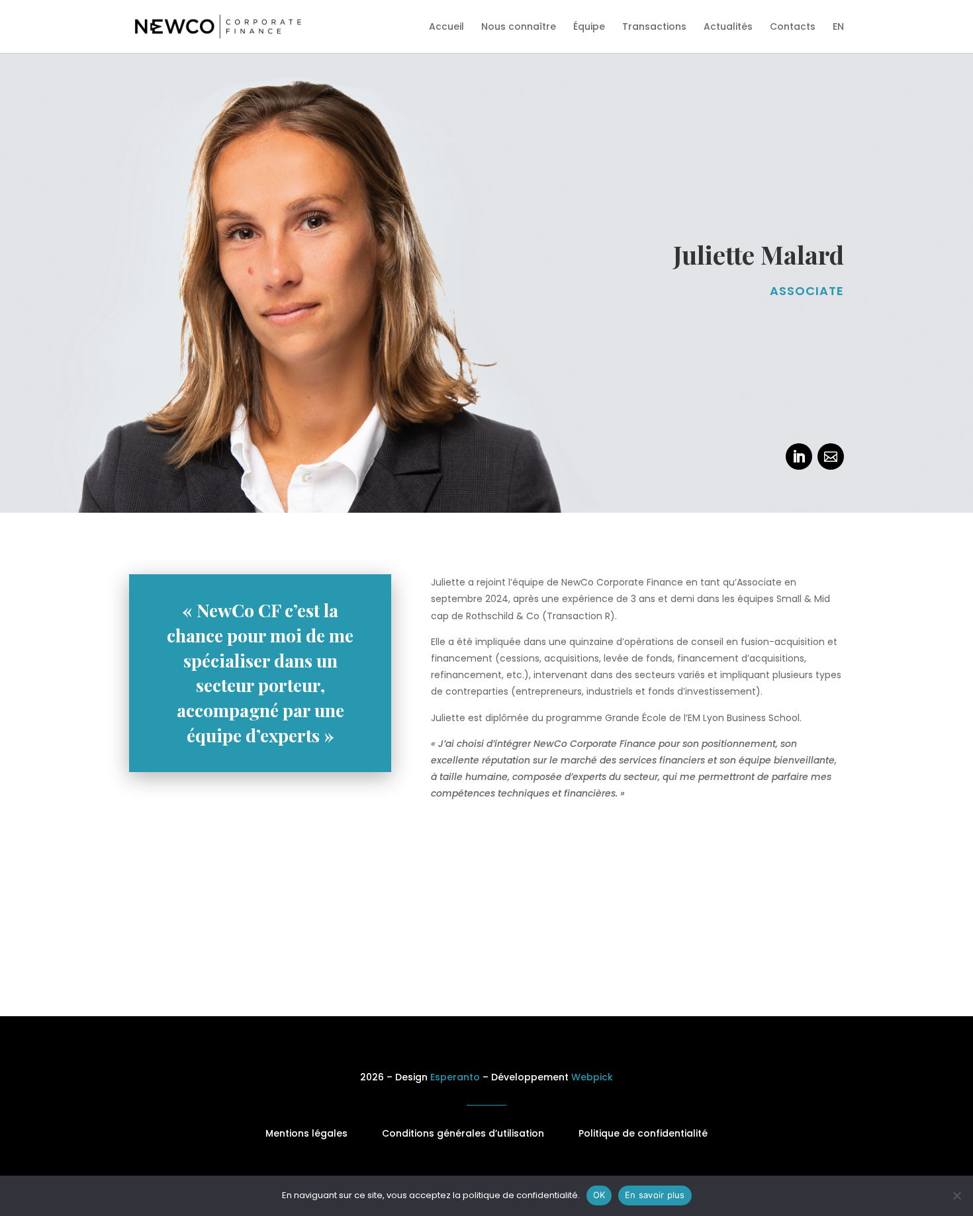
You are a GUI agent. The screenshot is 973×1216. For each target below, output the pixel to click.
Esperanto (455, 1077)
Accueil (446, 27)
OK (599, 1195)
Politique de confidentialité (643, 1133)
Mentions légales (306, 1133)
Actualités (728, 27)
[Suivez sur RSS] (830, 456)
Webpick (592, 1077)
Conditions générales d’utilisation (463, 1133)
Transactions (654, 27)
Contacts (792, 27)
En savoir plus (655, 1195)
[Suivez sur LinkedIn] (799, 456)
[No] (956, 1195)
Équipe (589, 27)
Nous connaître (518, 27)
